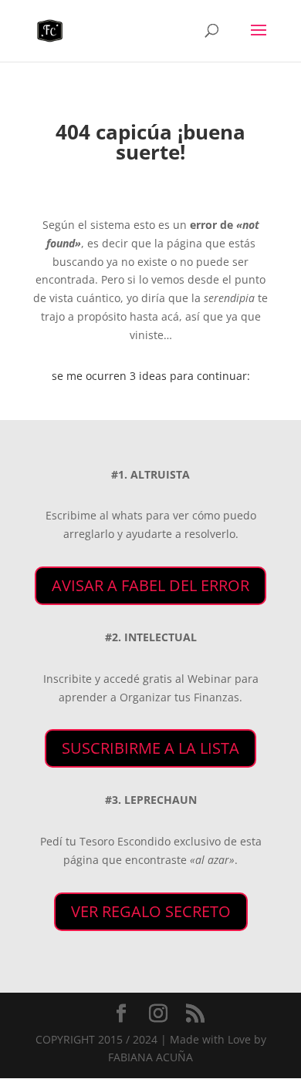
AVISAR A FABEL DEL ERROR (150, 585)
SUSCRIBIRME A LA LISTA (150, 748)
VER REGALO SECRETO (151, 911)
